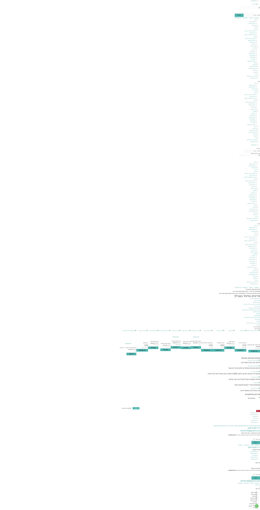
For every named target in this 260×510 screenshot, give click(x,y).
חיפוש (258, 15)
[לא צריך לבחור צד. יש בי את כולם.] (43, 402)
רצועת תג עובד (252, 55)
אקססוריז (255, 48)
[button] (130, 81)
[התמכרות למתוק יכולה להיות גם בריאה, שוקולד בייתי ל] (130, 405)
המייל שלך (257, 439)
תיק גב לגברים (252, 33)
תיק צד (255, 27)
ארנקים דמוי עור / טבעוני (250, 38)
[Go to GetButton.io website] (257, 508)
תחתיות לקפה (252, 57)
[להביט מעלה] (217, 402)
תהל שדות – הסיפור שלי (252, 76)
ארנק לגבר (253, 44)
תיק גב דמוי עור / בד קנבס (250, 31)
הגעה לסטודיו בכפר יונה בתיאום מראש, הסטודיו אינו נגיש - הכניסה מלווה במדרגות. (237, 426)
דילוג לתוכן (257, 485)
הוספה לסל (229, 347)
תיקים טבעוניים (252, 21)
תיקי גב (255, 29)
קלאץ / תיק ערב (253, 46)
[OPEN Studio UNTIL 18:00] (43, 405)
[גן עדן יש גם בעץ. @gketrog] (130, 402)
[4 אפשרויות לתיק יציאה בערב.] (217, 405)
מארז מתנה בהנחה (253, 66)
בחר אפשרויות (254, 351)
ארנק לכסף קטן (252, 53)
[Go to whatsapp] (256, 506)
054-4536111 (254, 428)
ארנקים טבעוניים (252, 23)
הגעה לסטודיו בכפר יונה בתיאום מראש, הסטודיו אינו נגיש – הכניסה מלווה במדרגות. (243, 464)
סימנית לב (253, 59)
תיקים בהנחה (254, 25)
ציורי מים (255, 70)
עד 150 (255, 63)
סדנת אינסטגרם (253, 78)
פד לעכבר (253, 50)
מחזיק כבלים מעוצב (251, 61)
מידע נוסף (196, 347)
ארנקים (255, 36)
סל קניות (255, 72)
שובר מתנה (254, 65)
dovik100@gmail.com (250, 430)
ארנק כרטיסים (252, 42)
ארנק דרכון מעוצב (251, 40)
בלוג (256, 74)
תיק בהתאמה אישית (253, 68)
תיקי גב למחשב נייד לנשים (249, 34)
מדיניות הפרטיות (232, 435)
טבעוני (255, 19)
